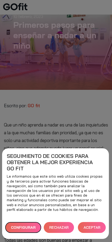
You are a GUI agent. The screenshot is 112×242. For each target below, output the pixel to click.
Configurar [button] (23, 227)
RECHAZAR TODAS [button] (59, 229)
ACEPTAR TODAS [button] (92, 229)
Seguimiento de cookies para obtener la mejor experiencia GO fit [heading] (50, 162)
